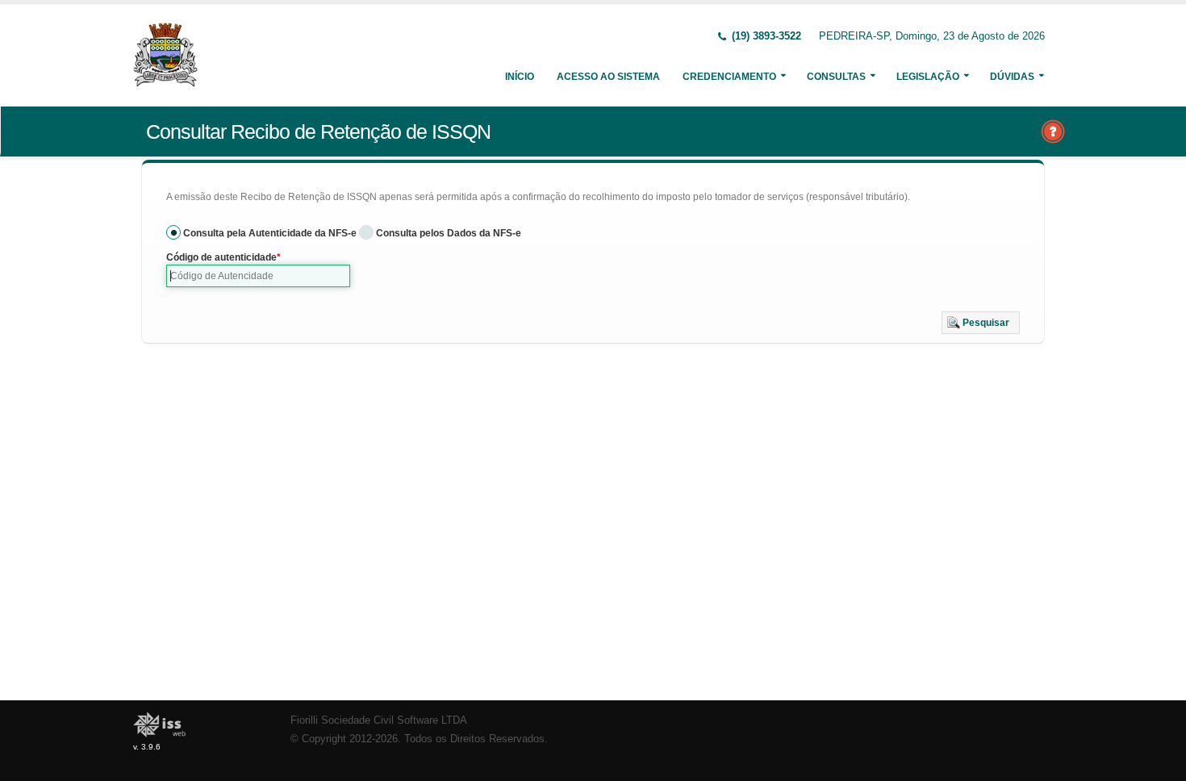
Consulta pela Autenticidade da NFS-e (270, 233)
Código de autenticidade (221, 257)
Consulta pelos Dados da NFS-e (448, 233)
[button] (981, 322)
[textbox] (258, 276)
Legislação (927, 76)
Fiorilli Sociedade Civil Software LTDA (378, 720)
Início (519, 76)
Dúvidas (1012, 76)
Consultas (836, 76)
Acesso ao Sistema (608, 76)
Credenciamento (729, 76)
